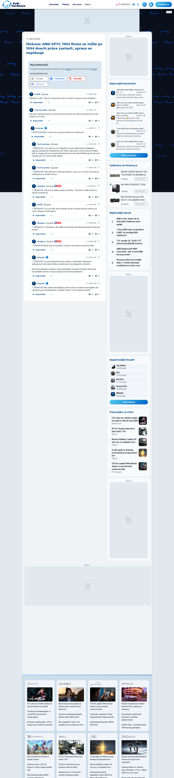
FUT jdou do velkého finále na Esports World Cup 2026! (125, 419)
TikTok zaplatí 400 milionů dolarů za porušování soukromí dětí (124, 466)
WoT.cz (115, 434)
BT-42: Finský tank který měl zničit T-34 (123, 430)
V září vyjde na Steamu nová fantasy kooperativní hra (124, 453)
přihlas (68, 69)
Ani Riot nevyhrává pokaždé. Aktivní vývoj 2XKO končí (70, 715)
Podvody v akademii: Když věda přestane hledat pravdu (102, 715)
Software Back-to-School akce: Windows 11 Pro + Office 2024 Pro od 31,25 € (134, 770)
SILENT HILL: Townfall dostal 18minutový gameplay (134, 726)
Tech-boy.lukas (40, 110)
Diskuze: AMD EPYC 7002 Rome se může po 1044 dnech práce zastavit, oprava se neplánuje (64, 48)
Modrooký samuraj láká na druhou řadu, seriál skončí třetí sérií (70, 706)
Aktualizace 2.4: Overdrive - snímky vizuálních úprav (70, 773)
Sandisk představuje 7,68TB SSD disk (102, 723)
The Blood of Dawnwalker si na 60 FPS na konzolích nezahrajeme (39, 714)
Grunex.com (116, 423)
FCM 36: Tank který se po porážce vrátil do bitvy (69, 765)
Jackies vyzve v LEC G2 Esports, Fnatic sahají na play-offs (39, 767)
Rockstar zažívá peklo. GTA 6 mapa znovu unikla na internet (39, 723)
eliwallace (41, 186)
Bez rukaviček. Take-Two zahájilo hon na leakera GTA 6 (71, 723)
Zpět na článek (34, 39)
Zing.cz (115, 445)
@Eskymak (38, 148)
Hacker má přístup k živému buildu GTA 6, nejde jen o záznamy (133, 706)
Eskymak (39, 128)
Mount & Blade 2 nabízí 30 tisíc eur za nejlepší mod (124, 440)
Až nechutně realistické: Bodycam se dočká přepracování (132, 717)
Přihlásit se (163, 4)
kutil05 (37, 94)
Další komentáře (128, 155)
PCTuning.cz (117, 472)
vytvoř (94, 69)
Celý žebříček (129, 402)
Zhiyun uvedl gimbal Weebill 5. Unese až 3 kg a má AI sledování (134, 759)
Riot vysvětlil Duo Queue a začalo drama (38, 758)
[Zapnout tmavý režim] (151, 4)
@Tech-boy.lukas (40, 132)
